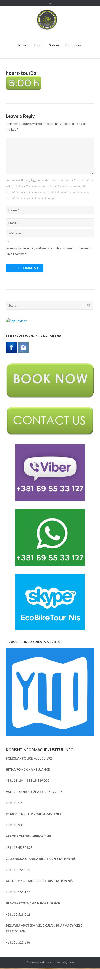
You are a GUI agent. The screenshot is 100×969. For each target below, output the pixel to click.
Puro (71, 962)
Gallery (54, 45)
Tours (37, 45)
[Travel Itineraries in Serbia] (50, 735)
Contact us (73, 45)
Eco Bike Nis (44, 962)
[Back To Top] (88, 958)
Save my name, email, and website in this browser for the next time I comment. (48, 251)
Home (22, 45)
